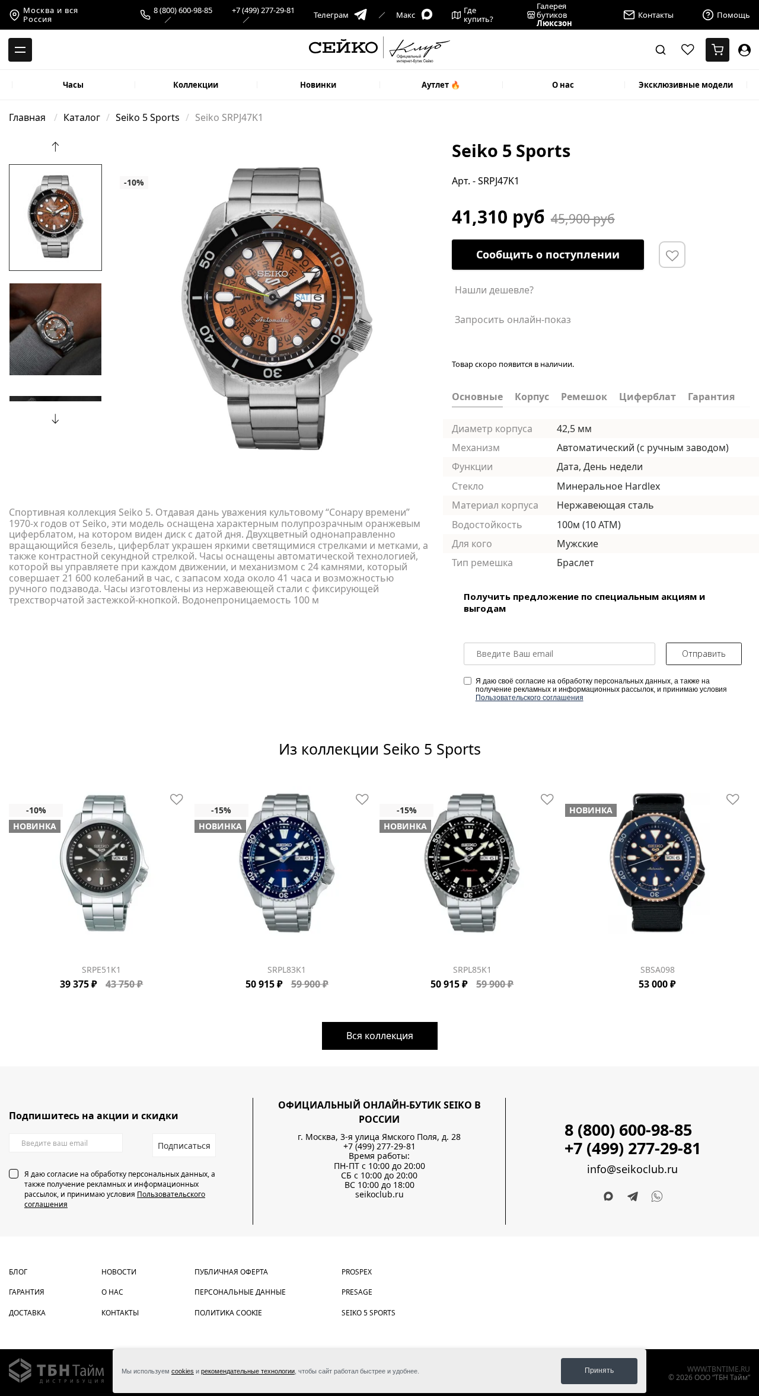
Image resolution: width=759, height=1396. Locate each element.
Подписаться (184, 1145)
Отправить (704, 653)
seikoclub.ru (379, 1194)
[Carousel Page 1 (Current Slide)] (123, 149)
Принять (599, 1370)
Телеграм (331, 14)
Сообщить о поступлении (548, 254)
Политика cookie (228, 1313)
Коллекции (195, 84)
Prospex (357, 1272)
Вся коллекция (379, 1035)
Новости (118, 1272)
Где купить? (478, 15)
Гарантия (26, 1292)
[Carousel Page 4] (144, 149)
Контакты (120, 1313)
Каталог (81, 117)
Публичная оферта (231, 1272)
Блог (18, 1272)
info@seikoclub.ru (632, 1169)
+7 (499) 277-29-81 (263, 10)
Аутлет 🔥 (441, 84)
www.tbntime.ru (718, 1369)
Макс (405, 14)
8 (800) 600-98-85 (183, 10)
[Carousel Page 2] (130, 149)
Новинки (318, 84)
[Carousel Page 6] (158, 149)
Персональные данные (240, 1292)
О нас (563, 84)
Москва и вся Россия (50, 15)
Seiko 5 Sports (148, 117)
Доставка (27, 1313)
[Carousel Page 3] (137, 149)
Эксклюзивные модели (686, 84)
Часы (73, 84)
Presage (357, 1292)
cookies (182, 1371)
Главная (28, 117)
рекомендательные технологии (248, 1371)
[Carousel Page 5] (151, 149)
